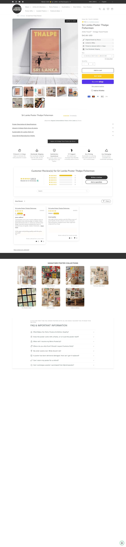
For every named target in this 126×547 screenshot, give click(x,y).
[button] (28, 7)
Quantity (84, 61)
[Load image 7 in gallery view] (17, 103)
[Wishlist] (108, 9)
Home (18, 15)
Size (83, 53)
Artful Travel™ (87, 32)
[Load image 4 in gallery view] (51, 91)
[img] (19, 211)
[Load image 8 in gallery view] (28, 103)
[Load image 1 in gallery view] (17, 91)
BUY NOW (97, 76)
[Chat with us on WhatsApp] (122, 543)
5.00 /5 (33, 179)
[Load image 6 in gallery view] (73, 91)
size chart (110, 58)
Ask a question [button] (96, 182)
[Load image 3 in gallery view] (40, 91)
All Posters (22, 15)
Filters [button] (108, 201)
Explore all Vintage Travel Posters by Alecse (63, 141)
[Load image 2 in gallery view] (28, 91)
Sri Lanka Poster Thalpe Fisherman (25, 208)
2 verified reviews (93, 22)
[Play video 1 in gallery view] (40, 103)
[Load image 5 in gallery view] (62, 91)
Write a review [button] (96, 177)
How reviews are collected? (21, 249)
